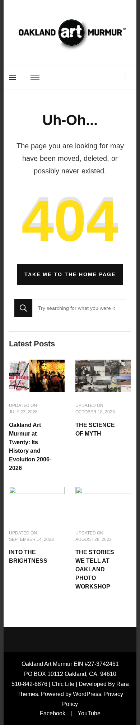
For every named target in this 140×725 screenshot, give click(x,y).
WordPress (87, 694)
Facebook (52, 713)
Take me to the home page (70, 274)
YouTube (89, 713)
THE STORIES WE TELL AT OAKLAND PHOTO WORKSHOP (94, 569)
